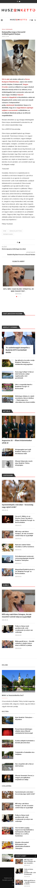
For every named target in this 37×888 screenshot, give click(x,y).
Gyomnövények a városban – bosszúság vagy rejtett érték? (17, 506)
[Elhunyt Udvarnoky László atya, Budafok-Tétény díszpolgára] (7, 464)
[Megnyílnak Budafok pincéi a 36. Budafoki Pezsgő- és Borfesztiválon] (7, 572)
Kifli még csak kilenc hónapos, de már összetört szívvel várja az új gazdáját (24, 533)
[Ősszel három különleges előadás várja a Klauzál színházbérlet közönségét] (7, 732)
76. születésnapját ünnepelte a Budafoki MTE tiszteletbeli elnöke (18, 350)
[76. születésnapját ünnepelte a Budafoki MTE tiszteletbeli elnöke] (18, 343)
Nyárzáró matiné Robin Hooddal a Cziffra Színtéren (24, 546)
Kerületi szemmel (7, 880)
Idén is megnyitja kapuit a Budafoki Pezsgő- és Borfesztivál (23, 386)
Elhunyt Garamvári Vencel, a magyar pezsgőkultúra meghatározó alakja (24, 777)
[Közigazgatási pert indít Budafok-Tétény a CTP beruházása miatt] (7, 452)
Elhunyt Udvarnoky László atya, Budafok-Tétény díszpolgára (23, 463)
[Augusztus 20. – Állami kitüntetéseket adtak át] (18, 427)
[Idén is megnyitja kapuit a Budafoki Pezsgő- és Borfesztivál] (7, 387)
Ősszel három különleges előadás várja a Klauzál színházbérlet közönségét (24, 731)
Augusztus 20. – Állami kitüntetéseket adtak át (17, 441)
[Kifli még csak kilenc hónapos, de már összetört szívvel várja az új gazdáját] (18, 275)
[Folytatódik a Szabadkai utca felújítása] (7, 755)
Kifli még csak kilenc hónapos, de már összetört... (29, 861)
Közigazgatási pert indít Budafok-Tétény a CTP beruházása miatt (23, 451)
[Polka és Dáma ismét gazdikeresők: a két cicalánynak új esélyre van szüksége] (7, 629)
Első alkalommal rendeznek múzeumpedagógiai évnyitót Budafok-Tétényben (24, 558)
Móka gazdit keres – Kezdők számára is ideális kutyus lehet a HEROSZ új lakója (24, 643)
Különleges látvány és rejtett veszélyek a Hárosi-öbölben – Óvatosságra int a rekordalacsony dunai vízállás (25, 399)
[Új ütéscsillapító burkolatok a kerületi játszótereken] (7, 743)
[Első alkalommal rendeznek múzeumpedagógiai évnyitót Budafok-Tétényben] (7, 559)
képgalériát (13, 97)
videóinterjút (10, 105)
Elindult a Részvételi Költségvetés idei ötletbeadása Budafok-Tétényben (22, 845)
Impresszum (8, 878)
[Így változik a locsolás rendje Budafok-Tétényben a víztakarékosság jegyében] (7, 363)
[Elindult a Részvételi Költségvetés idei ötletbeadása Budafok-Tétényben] (7, 845)
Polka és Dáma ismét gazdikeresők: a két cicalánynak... (30, 872)
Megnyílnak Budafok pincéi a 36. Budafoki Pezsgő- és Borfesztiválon (25, 571)
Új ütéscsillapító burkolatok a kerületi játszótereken (25, 742)
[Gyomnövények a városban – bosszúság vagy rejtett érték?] (18, 491)
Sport (14, 882)
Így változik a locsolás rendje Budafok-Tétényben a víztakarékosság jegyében (25, 362)
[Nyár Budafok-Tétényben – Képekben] (7, 720)
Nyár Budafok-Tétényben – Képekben (24, 718)
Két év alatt (5, 79)
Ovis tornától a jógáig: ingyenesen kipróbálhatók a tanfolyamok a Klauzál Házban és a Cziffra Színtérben (24, 832)
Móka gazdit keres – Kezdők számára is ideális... (29, 882)
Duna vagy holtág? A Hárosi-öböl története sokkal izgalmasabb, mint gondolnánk (24, 375)
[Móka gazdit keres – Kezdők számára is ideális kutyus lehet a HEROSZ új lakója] (7, 644)
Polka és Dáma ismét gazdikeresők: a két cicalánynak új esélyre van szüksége (24, 629)
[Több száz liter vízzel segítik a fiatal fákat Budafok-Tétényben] (7, 858)
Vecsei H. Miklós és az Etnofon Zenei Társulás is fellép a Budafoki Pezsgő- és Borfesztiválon (25, 519)
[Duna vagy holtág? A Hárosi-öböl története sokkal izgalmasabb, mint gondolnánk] (7, 375)
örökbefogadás (8, 234)
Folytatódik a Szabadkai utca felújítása (24, 753)
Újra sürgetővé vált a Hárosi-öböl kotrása (24, 765)
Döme (4, 231)
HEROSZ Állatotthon (15, 231)
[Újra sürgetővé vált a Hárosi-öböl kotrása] (7, 767)
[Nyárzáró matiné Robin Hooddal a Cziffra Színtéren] (7, 547)
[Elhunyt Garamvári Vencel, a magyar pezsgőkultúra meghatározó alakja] (7, 778)
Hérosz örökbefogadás (7, 29)
